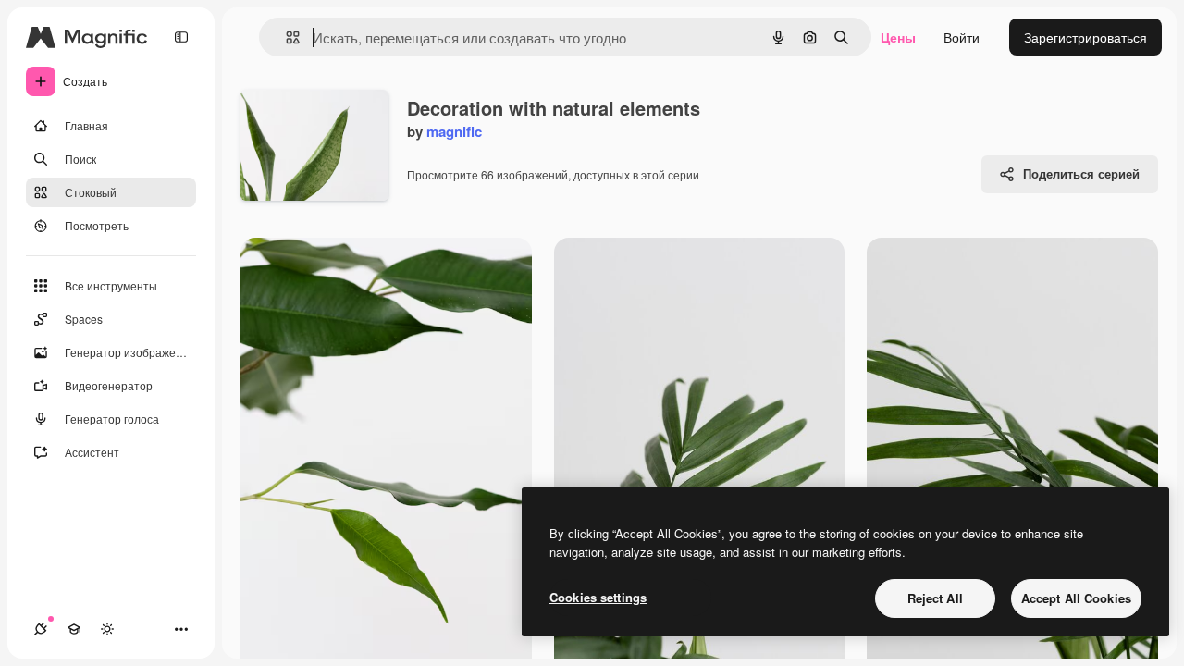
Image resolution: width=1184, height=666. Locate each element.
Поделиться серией (1081, 173)
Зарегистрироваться (1085, 37)
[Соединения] (41, 629)
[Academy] (74, 629)
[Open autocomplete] (285, 37)
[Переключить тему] (107, 629)
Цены (898, 37)
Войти (962, 37)
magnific (454, 131)
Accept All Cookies (1076, 598)
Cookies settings (598, 597)
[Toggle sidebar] (181, 37)
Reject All (935, 598)
